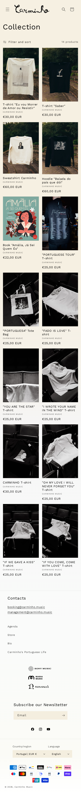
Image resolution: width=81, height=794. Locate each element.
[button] (7, 9)
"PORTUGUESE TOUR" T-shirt (58, 256)
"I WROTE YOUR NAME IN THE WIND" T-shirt (59, 408)
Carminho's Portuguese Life (27, 652)
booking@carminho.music (26, 607)
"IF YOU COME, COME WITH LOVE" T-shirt (58, 563)
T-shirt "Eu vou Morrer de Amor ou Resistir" (20, 106)
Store (11, 634)
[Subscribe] (63, 715)
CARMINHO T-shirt (17, 482)
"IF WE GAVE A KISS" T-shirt (19, 563)
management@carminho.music (30, 612)
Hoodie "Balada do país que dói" (56, 180)
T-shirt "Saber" (53, 106)
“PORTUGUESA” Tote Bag (18, 332)
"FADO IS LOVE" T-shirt (56, 332)
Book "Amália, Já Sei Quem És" (19, 246)
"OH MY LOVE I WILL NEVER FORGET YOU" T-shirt (58, 486)
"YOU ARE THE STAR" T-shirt (19, 408)
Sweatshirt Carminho (19, 178)
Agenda (13, 626)
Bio (10, 643)
